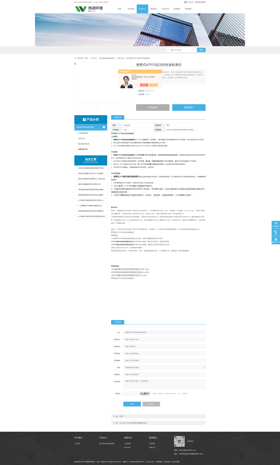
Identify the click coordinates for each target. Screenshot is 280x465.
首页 (119, 9)
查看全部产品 (83, 149)
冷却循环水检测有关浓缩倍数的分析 (92, 216)
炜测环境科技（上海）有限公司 (94, 2)
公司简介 (77, 443)
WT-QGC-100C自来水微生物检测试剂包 (133, 423)
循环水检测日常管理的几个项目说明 (92, 179)
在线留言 (176, 9)
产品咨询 (153, 107)
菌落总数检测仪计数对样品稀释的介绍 (92, 211)
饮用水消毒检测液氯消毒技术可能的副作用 (92, 168)
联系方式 (152, 447)
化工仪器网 (175, 462)
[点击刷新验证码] (144, 393)
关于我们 (131, 9)
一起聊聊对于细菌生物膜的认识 (90, 206)
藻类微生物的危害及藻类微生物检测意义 (92, 189)
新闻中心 (154, 9)
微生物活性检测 (83, 144)
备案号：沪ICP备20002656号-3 (133, 462)
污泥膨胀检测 (83, 133)
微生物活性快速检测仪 (107, 58)
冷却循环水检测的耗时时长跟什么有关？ (92, 200)
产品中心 (142, 9)
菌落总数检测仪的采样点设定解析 (91, 195)
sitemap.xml (150, 462)
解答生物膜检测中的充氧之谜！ (90, 184)
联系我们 (188, 9)
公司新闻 (127, 443)
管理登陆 (159, 462)
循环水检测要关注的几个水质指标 (91, 173)
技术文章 (165, 9)
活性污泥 (120, 58)
